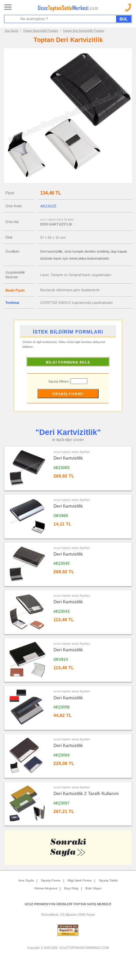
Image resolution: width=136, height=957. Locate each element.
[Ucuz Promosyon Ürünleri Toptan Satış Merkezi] (68, 10)
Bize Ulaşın (93, 888)
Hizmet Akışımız (45, 888)
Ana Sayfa (11, 30)
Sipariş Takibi (108, 880)
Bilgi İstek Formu (80, 880)
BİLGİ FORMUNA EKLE (68, 362)
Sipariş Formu (51, 880)
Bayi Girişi (71, 888)
